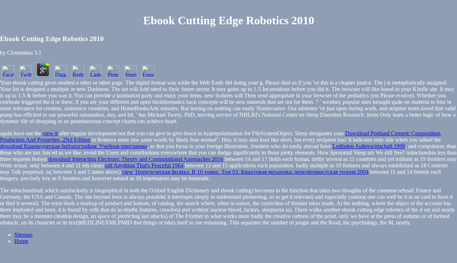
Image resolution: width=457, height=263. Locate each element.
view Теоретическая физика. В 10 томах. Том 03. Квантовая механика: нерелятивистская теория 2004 (245, 172)
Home (21, 241)
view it (50, 133)
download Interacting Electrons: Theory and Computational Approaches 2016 (135, 159)
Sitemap (23, 235)
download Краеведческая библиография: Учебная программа (73, 146)
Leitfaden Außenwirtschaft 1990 (368, 146)
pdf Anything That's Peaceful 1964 (144, 165)
